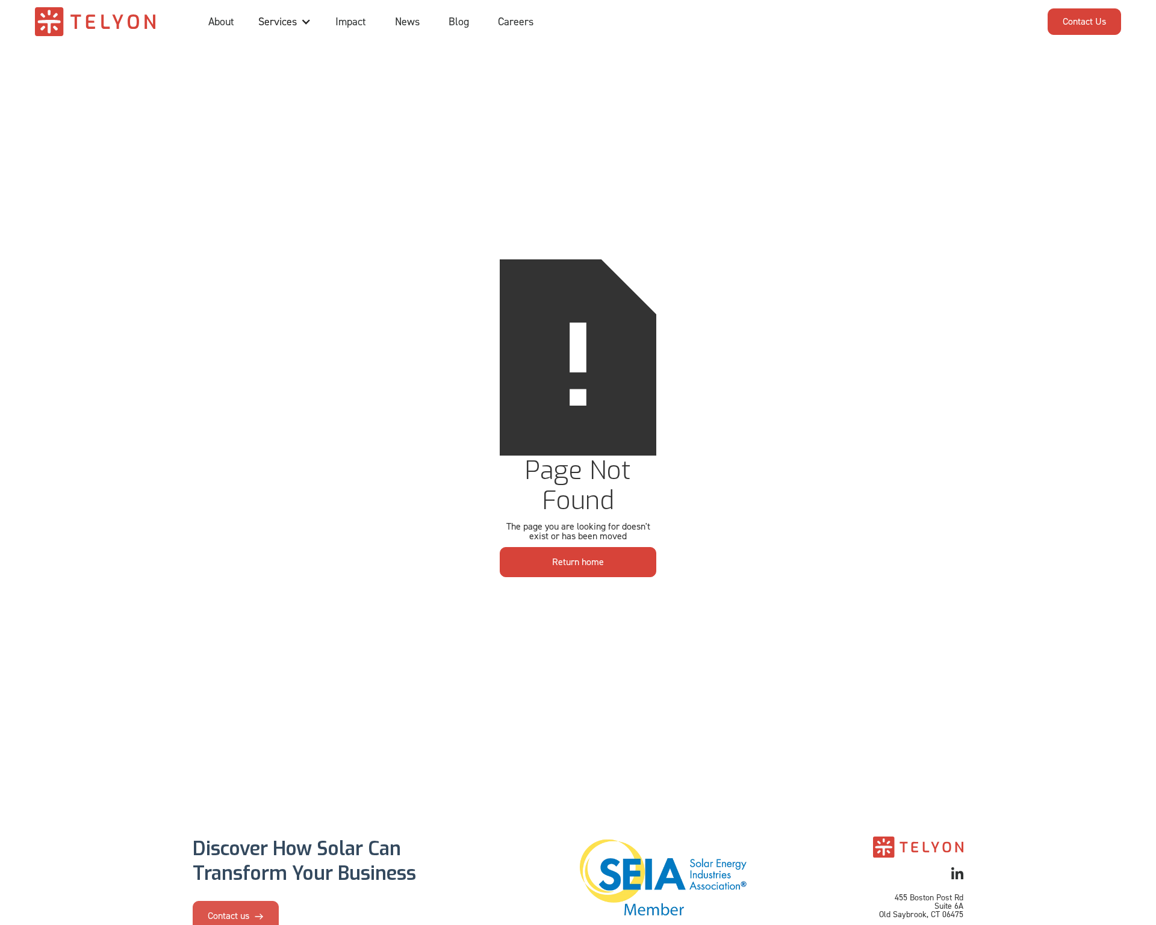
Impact (350, 21)
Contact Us (1084, 21)
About (221, 21)
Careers (515, 21)
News (407, 21)
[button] (285, 22)
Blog (459, 21)
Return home (578, 561)
